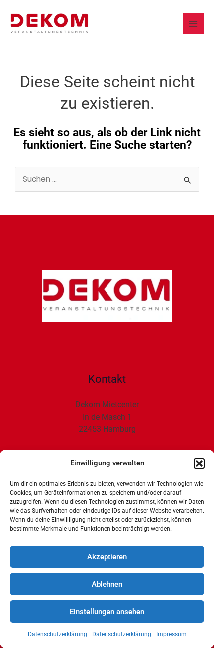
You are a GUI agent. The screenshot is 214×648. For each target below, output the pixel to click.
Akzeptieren (107, 557)
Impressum (171, 634)
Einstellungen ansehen (107, 611)
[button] (199, 463)
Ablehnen (107, 584)
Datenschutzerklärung (57, 634)
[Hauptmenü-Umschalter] (193, 23)
